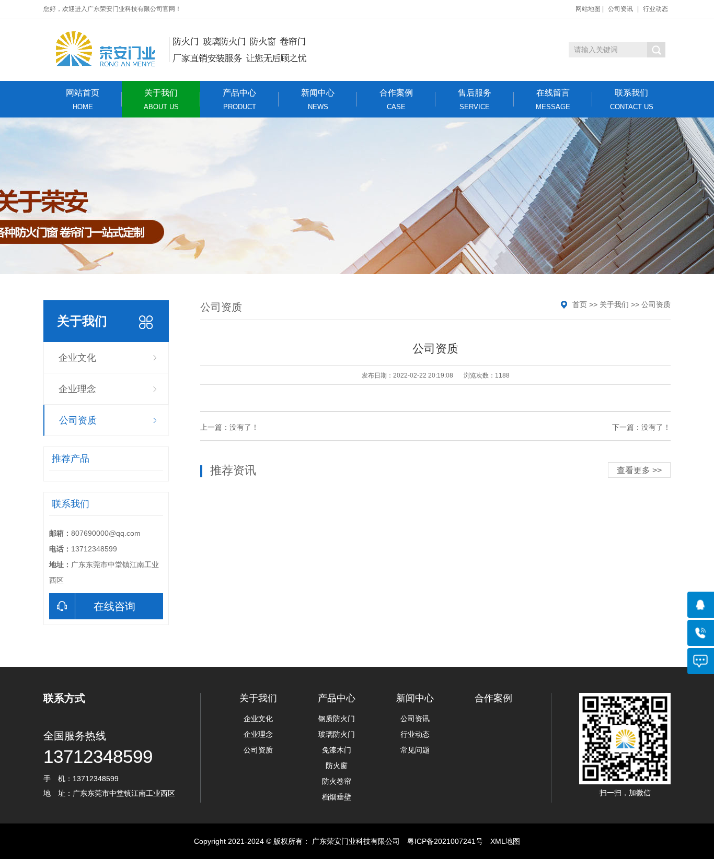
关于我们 (161, 99)
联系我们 (631, 99)
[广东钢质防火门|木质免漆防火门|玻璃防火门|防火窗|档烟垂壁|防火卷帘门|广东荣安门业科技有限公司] (178, 49)
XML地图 (505, 841)
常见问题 (415, 750)
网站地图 (588, 9)
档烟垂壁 (336, 797)
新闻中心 (318, 99)
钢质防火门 (336, 718)
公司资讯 (620, 9)
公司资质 (78, 420)
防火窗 (337, 765)
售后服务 (474, 99)
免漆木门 (336, 750)
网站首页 (82, 99)
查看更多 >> (639, 470)
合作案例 (396, 99)
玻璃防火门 (336, 734)
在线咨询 (114, 606)
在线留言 (553, 99)
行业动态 (655, 9)
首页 (579, 304)
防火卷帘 (336, 781)
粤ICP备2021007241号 (445, 841)
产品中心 (239, 99)
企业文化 (77, 357)
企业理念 (77, 389)
